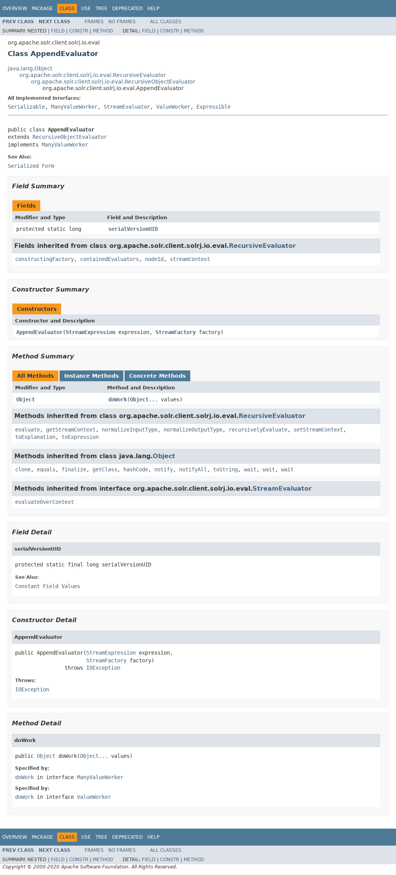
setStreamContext (318, 429)
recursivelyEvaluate (258, 429)
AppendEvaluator (39, 332)
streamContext (190, 259)
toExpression (80, 437)
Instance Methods (91, 376)
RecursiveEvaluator (262, 245)
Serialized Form (31, 166)
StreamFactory (175, 332)
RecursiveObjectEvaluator (69, 137)
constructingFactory (44, 259)
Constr (78, 31)
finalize (73, 469)
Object (25, 399)
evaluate (27, 429)
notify (163, 469)
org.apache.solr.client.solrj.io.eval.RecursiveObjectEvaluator (113, 81)
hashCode (135, 469)
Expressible (213, 107)
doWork (117, 399)
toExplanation (35, 437)
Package (42, 8)
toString (225, 469)
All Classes (165, 21)
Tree (102, 8)
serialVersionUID (133, 229)
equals (46, 469)
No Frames (122, 21)
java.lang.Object (30, 68)
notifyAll (193, 469)
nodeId (154, 259)
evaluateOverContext (44, 502)
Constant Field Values (47, 586)
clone (23, 469)
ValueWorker (173, 107)
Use (86, 8)
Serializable (26, 107)
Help (153, 8)
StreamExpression (90, 332)
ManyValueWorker (74, 107)
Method (103, 31)
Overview (14, 8)
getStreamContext (71, 429)
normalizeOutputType (193, 429)
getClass (104, 469)
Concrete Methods (157, 376)
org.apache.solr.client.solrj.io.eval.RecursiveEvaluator (92, 75)
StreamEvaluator (127, 107)
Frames (94, 21)
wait (250, 469)
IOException (103, 668)
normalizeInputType (129, 429)
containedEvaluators (109, 259)
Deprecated (127, 8)
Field (58, 31)
